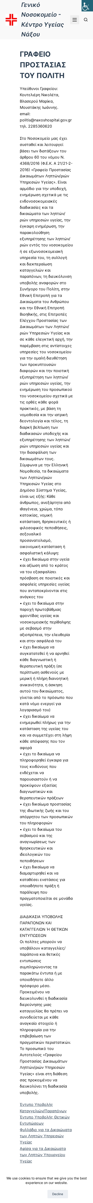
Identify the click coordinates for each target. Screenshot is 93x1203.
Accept (35, 1194)
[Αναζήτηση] (86, 19)
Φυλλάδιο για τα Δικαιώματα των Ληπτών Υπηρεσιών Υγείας (46, 1136)
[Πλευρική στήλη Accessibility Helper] (87, 5)
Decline (57, 1194)
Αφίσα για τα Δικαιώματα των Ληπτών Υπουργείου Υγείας (43, 1154)
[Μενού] (74, 19)
